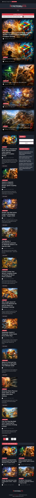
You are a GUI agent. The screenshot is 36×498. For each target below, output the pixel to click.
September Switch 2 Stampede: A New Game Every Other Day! (9, 334)
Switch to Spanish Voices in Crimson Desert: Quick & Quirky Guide (14, 82)
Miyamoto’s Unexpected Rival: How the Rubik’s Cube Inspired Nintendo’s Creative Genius (9, 152)
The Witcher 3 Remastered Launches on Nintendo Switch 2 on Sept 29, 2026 (16, 127)
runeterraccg (6, 38)
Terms (14, 496)
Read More (5, 196)
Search (22, 136)
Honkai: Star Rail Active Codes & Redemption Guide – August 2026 (9, 214)
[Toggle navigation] (18, 10)
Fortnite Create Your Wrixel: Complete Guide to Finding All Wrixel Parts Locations (26, 168)
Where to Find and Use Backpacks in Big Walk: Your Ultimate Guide (9, 364)
